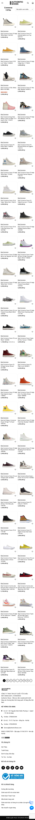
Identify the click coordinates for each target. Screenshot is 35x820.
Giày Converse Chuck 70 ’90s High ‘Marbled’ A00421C (26, 88)
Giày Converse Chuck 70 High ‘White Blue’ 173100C (9, 173)
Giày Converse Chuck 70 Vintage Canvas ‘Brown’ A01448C (7, 366)
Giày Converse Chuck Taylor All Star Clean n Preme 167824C (8, 559)
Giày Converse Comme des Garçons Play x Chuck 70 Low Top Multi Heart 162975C (9, 587)
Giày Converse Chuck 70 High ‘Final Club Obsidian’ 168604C (26, 421)
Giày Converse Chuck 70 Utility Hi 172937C (24, 503)
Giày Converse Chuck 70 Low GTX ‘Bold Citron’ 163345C (26, 558)
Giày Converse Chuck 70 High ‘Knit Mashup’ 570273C (26, 117)
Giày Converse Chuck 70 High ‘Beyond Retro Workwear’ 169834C (9, 449)
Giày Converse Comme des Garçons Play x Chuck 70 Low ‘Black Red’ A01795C (26, 587)
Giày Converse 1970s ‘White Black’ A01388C (8, 88)
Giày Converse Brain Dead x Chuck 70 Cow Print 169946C (26, 477)
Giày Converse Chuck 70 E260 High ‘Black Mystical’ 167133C (8, 671)
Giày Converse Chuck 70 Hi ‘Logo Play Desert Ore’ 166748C (8, 228)
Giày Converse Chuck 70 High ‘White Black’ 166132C (9, 34)
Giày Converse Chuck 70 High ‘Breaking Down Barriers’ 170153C (26, 449)
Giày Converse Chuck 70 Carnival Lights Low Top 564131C (24, 35)
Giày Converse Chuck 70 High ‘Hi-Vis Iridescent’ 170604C (9, 614)
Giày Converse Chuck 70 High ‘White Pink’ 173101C (9, 283)
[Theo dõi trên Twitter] (17, 767)
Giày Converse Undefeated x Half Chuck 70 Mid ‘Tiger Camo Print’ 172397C (9, 643)
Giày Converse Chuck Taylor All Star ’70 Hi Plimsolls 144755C (8, 504)
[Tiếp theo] (30, 680)
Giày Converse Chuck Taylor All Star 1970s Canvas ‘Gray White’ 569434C (25, 671)
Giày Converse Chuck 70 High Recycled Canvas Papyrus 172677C (26, 174)
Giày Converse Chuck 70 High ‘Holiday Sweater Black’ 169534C (26, 228)
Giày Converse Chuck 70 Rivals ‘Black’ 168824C (7, 145)
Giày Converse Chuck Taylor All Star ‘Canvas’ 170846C (25, 339)
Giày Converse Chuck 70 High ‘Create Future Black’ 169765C (26, 284)
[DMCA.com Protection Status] (5, 737)
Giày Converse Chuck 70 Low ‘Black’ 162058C (9, 339)
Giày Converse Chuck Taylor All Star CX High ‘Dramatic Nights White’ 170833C (25, 256)
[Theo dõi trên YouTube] (21, 767)
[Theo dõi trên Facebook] (3, 767)
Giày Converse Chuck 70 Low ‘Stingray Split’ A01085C (9, 477)
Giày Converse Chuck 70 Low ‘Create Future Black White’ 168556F (9, 312)
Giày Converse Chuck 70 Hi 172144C (8, 531)
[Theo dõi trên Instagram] (8, 767)
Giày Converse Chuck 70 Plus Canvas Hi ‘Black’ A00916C (26, 642)
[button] (2, 3)
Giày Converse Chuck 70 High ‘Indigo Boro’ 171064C (26, 62)
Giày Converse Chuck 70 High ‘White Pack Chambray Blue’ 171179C (26, 312)
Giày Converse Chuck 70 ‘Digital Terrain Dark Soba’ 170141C (25, 531)
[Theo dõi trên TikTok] (12, 767)
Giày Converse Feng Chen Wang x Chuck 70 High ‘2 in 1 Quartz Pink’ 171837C (9, 118)
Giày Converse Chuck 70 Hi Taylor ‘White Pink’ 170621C (8, 201)
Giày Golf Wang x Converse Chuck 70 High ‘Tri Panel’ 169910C (8, 422)
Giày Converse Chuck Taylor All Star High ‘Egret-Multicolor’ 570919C (25, 615)
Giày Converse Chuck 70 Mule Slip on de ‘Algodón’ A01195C (9, 255)
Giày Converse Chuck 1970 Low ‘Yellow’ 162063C (8, 62)
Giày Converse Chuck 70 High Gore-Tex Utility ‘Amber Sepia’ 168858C (26, 394)
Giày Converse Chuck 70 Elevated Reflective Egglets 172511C (25, 146)
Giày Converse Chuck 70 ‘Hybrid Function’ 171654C (25, 201)
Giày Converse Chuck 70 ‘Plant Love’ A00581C (24, 365)
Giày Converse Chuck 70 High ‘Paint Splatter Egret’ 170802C (9, 394)
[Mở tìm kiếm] (27, 3)
